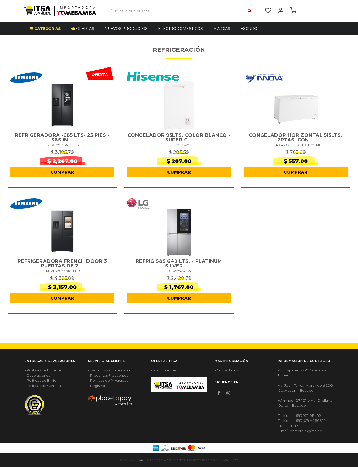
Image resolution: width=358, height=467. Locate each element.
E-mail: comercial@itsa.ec (300, 431)
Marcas (221, 28)
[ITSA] (60, 10)
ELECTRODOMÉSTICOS (180, 28)
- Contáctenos (227, 370)
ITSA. (139, 460)
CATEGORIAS (47, 28)
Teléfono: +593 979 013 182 (299, 416)
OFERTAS (84, 28)
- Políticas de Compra (43, 386)
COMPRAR (62, 172)
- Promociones (163, 370)
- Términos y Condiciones (109, 370)
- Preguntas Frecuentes (108, 375)
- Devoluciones (37, 375)
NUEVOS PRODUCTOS (126, 28)
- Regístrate (98, 386)
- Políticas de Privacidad (108, 380)
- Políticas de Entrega (43, 370)
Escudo (249, 28)
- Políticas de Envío (40, 380)
